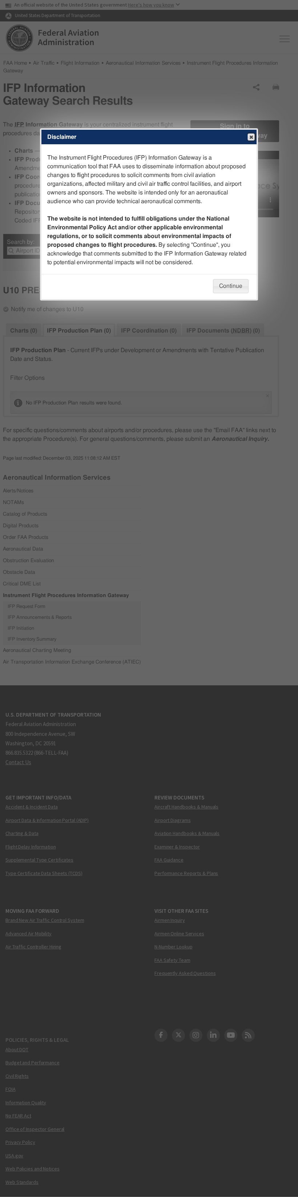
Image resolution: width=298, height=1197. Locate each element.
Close (251, 137)
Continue (230, 286)
